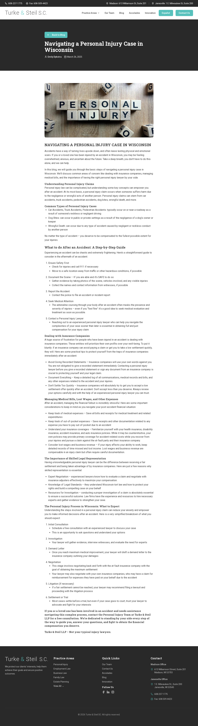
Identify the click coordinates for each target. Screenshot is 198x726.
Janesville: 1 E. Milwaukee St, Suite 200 (174, 3)
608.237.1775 (161, 694)
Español (166, 13)
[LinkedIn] (108, 692)
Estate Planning (61, 681)
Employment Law (62, 668)
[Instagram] (112, 692)
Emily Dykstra (55, 57)
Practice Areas (89, 13)
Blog (121, 13)
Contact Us (184, 13)
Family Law (59, 677)
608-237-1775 (15, 3)
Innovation (150, 13)
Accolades (134, 13)
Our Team (109, 13)
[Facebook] (103, 692)
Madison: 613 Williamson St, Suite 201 (128, 3)
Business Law (60, 673)
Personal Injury (61, 664)
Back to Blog (58, 35)
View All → (59, 686)
